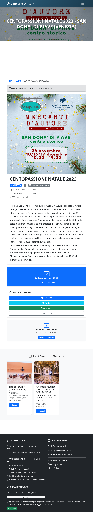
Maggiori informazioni (45, 504)
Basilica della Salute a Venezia (22, 476)
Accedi (27, 497)
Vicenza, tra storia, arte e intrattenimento (27, 480)
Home (11, 81)
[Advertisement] (46, 63)
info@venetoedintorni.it (60, 450)
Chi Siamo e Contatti (58, 461)
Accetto (13, 508)
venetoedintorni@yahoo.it (61, 454)
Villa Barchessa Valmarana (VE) (22, 472)
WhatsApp (47, 308)
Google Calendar (47, 337)
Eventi (18, 81)
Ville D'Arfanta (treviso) (19, 469)
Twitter (47, 303)
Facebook (47, 297)
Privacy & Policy (57, 464)
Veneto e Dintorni (22, 3)
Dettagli (14, 405)
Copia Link (47, 313)
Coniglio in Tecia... (16, 465)
